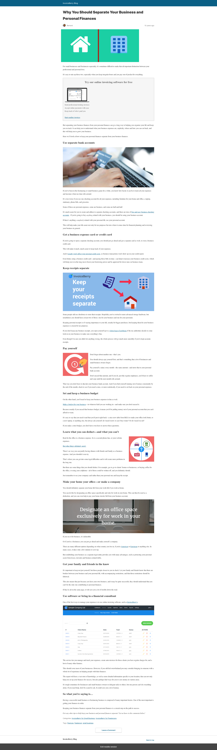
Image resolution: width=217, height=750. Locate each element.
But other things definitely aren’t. (74, 446)
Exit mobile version (108, 747)
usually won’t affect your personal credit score (84, 254)
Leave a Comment (108, 730)
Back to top (150, 740)
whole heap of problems (118, 330)
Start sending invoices (72, 117)
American (124, 546)
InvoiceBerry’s (132, 602)
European (133, 546)
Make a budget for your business (74, 404)
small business (88, 723)
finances (70, 723)
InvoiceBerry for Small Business (83, 718)
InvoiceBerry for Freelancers (106, 718)
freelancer (78, 723)
